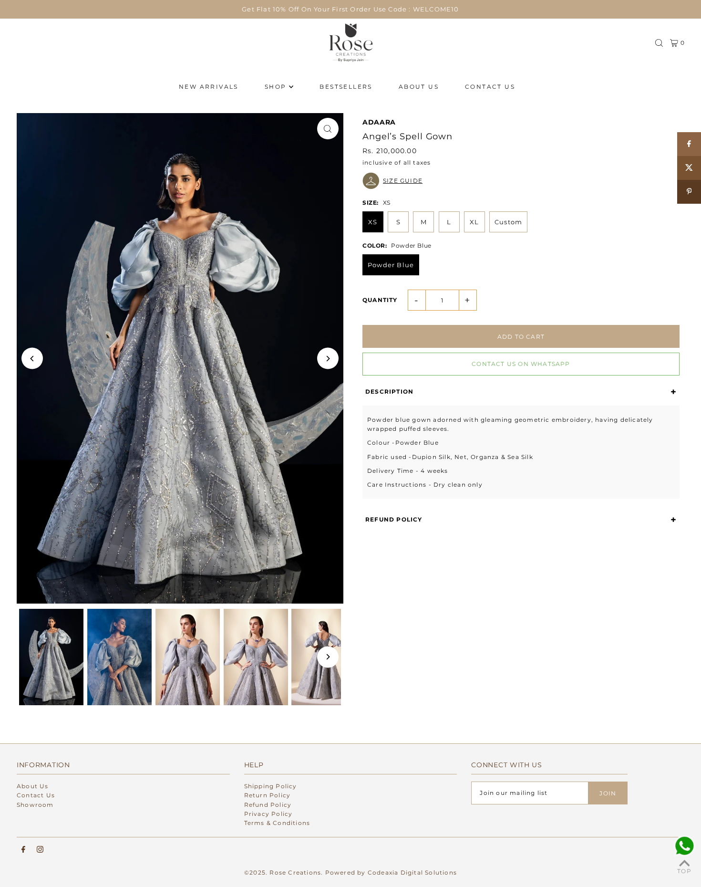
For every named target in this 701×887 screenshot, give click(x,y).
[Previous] (32, 358)
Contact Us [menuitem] (490, 86)
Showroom (35, 804)
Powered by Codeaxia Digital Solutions (391, 872)
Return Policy (267, 795)
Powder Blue (391, 265)
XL (474, 222)
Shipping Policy (270, 786)
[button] (521, 180)
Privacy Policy (268, 813)
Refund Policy (268, 804)
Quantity (380, 299)
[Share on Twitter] (689, 168)
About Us (33, 786)
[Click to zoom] (328, 128)
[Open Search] (659, 43)
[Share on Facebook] (689, 144)
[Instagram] (40, 850)
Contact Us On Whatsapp (521, 363)
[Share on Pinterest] (689, 192)
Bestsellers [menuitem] (346, 86)
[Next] (328, 358)
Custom (508, 222)
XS (372, 222)
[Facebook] (23, 850)
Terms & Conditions (277, 822)
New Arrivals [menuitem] (208, 86)
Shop (276, 86)
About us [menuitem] (419, 86)
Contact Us (36, 795)
